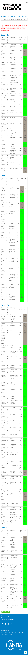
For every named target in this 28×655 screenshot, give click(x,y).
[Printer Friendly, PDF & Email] (5, 611)
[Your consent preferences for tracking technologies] (25, 652)
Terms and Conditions (7, 619)
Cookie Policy (5, 617)
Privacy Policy (5, 616)
